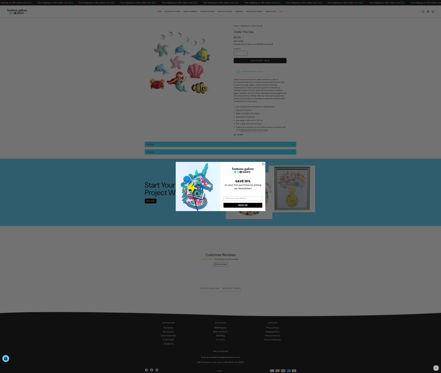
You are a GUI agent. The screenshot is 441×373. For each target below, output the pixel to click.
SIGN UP (243, 205)
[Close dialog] (263, 164)
